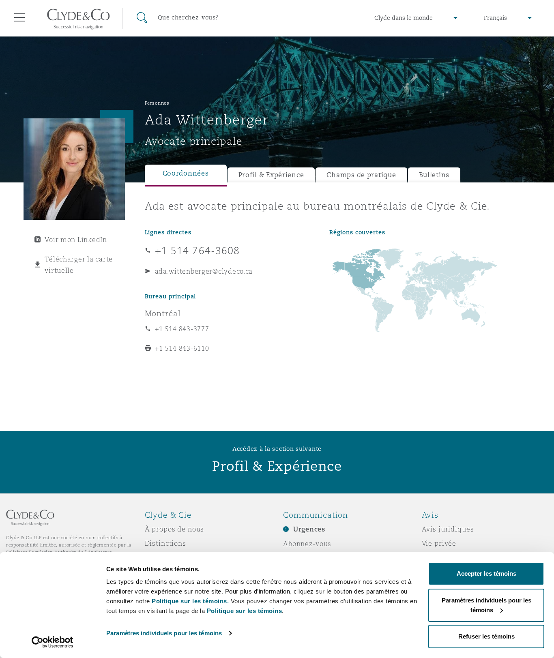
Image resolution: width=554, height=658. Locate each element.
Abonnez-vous (307, 544)
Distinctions (165, 543)
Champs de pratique (361, 175)
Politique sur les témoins (244, 610)
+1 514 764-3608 (197, 250)
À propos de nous (174, 529)
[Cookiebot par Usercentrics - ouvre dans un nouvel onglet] (52, 642)
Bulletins (434, 175)
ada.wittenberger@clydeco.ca (204, 271)
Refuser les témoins (486, 636)
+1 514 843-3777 (182, 329)
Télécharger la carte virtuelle (79, 264)
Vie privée (439, 543)
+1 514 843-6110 (182, 348)
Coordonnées (186, 173)
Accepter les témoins (486, 573)
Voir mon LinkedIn (76, 240)
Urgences (309, 529)
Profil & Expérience (271, 175)
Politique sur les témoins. (190, 601)
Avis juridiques (448, 529)
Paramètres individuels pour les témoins (164, 633)
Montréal (163, 313)
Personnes (157, 103)
